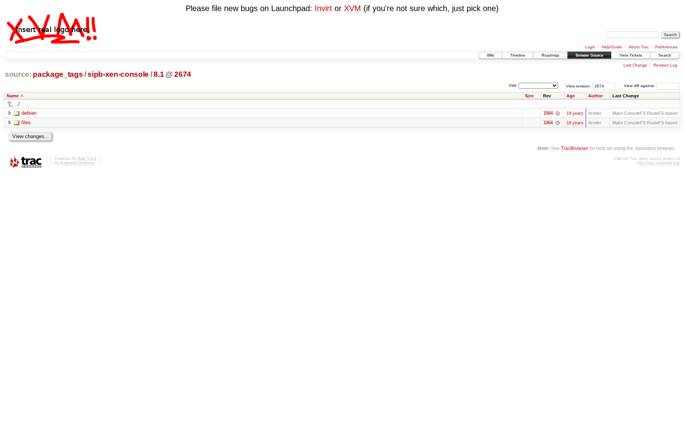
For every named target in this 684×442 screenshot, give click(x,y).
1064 (548, 113)
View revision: (578, 85)
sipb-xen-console (118, 74)
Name (13, 95)
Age (570, 95)
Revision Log (665, 65)
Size (529, 95)
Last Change (635, 65)
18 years (574, 113)
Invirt (323, 8)
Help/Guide (612, 47)
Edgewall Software (78, 163)
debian (28, 113)
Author (595, 95)
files (26, 122)
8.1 (159, 74)
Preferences (666, 47)
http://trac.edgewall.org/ (658, 163)
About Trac (639, 47)
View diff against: (640, 85)
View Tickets (630, 55)
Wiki (490, 55)
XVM (352, 8)
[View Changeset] (557, 113)
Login (590, 47)
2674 (182, 74)
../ (17, 104)
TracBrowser (574, 148)
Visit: (513, 85)
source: (18, 74)
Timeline (517, 55)
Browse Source (589, 55)
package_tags (58, 74)
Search (664, 55)
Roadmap (550, 55)
